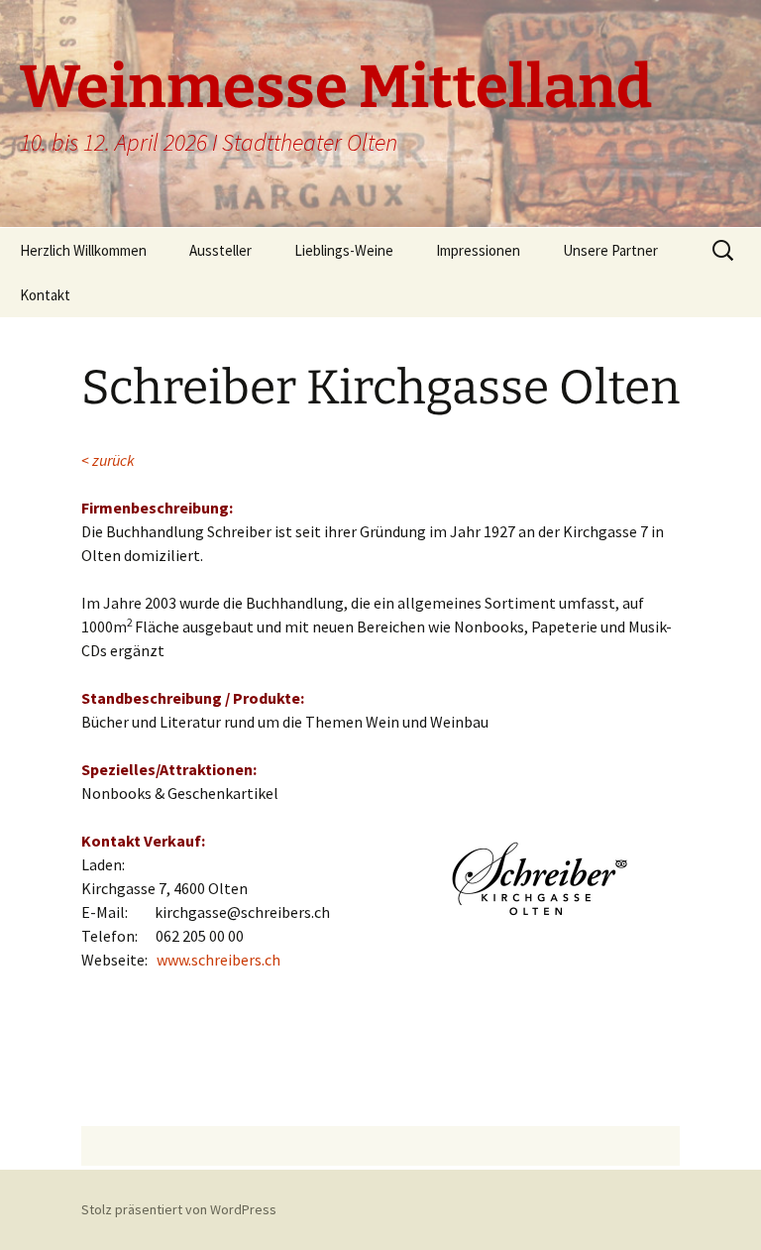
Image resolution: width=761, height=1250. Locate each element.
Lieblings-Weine (343, 250)
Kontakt (45, 294)
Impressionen (478, 250)
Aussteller (220, 250)
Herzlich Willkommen (83, 250)
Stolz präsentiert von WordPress (178, 1209)
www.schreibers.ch (218, 959)
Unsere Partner (610, 250)
